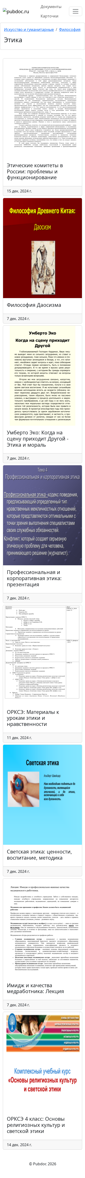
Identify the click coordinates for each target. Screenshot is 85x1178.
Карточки (49, 16)
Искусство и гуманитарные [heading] (29, 29)
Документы (51, 6)
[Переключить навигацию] (75, 11)
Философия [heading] (70, 29)
